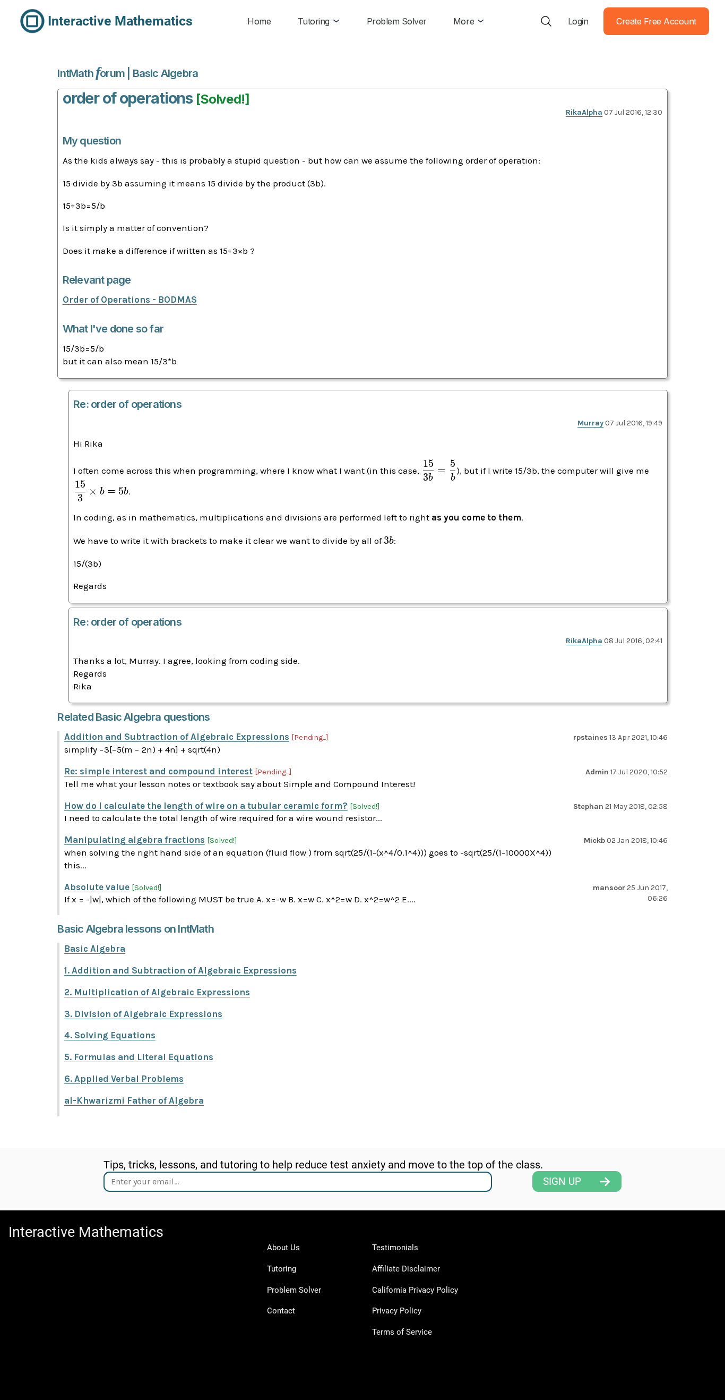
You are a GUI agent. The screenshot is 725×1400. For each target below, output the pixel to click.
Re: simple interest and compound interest (158, 771)
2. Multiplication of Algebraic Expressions (157, 992)
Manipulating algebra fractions (134, 839)
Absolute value (97, 887)
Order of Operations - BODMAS (130, 299)
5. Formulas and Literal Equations (138, 1057)
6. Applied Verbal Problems (124, 1078)
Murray (590, 423)
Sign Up (562, 1181)
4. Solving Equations (110, 1035)
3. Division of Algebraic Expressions (143, 1014)
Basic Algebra (94, 948)
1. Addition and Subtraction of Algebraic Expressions (180, 970)
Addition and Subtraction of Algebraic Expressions (176, 736)
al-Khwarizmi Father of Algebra (134, 1100)
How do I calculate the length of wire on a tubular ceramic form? (206, 805)
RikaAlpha (584, 112)
